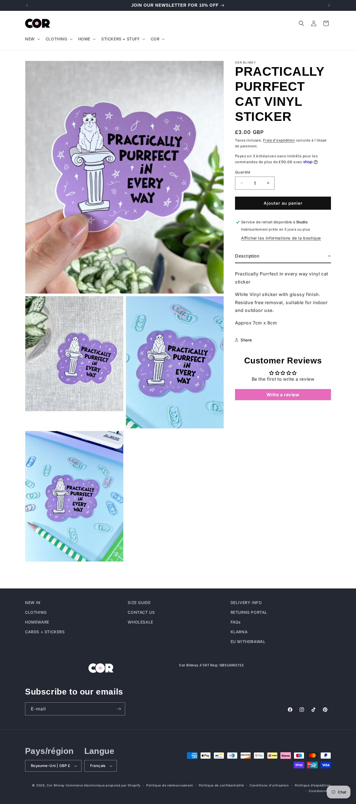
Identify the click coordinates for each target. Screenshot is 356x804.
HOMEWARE (37, 622)
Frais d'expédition (279, 140)
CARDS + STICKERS (45, 632)
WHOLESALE (140, 622)
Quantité (242, 172)
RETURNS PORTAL (249, 612)
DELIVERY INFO (246, 602)
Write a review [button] (282, 394)
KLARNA (239, 632)
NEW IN (33, 602)
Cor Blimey (56, 785)
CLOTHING (36, 612)
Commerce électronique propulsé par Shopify (103, 785)
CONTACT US (141, 612)
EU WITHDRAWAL (248, 641)
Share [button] (246, 340)
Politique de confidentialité (221, 785)
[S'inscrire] (119, 708)
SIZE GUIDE (139, 602)
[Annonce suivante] (329, 5)
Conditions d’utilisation (269, 785)
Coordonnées (320, 791)
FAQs (236, 622)
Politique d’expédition (313, 785)
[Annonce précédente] (27, 5)
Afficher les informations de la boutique (281, 238)
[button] (32, 39)
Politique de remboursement (169, 785)
